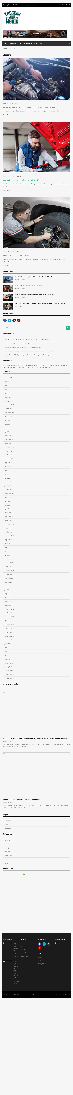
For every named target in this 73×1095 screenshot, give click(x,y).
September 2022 (9, 536)
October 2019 (8, 632)
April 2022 (7, 555)
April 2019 (7, 655)
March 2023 (8, 513)
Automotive (12, 43)
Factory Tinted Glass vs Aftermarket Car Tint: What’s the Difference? (34, 294)
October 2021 (8, 574)
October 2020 (8, 613)
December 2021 (9, 570)
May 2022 (7, 551)
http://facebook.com (62, 4)
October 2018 (8, 678)
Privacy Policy (38, 5)
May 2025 (7, 428)
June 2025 (7, 424)
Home (23, 5)
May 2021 (7, 594)
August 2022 (8, 540)
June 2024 (7, 470)
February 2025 (9, 439)
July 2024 (7, 466)
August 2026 (8, 378)
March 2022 (8, 559)
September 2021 (9, 578)
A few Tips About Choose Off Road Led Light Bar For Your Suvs (15, 970)
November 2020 (9, 609)
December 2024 (9, 447)
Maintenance (28, 43)
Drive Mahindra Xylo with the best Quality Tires (16, 948)
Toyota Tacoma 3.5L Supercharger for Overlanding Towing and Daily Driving (27, 355)
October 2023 (8, 489)
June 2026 (7, 385)
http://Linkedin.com (67, 4)
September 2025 (9, 412)
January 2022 (8, 567)
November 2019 (9, 628)
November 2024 (9, 451)
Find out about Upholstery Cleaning (16, 255)
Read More (6, 115)
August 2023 (8, 497)
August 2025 (8, 416)
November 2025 (9, 405)
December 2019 (9, 624)
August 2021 (8, 582)
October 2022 (8, 532)
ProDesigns (66, 994)
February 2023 (9, 516)
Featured (7, 852)
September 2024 (9, 459)
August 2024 (8, 462)
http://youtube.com (69, 4)
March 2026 (8, 397)
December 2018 (9, 671)
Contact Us (29, 5)
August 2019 (8, 640)
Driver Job (7, 848)
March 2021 (8, 601)
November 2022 (9, 528)
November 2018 (9, 674)
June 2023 (7, 505)
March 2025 (8, 436)
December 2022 (9, 524)
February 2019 (9, 663)
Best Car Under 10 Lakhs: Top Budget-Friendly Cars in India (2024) (29, 107)
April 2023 (7, 509)
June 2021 (7, 590)
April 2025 (7, 432)
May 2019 (7, 651)
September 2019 (9, 636)
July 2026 (7, 382)
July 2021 (7, 586)
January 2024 (8, 486)
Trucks (41, 43)
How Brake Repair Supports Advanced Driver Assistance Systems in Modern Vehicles (40, 303)
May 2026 (7, 389)
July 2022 (7, 543)
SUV (35, 43)
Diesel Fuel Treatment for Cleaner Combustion (28, 285)
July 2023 (7, 501)
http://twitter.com (64, 4)
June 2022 (7, 547)
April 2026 (7, 393)
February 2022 (9, 563)
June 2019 (7, 647)
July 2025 (7, 420)
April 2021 (7, 597)
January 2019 (8, 667)
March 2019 (8, 659)
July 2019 (7, 644)
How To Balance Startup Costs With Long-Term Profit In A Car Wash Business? (37, 277)
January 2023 (8, 520)
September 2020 (9, 617)
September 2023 (9, 493)
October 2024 (8, 455)
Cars (20, 43)
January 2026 (8, 401)
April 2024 (7, 478)
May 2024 (7, 474)
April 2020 (7, 620)
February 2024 (9, 482)
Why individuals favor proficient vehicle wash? (21, 180)
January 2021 (8, 605)
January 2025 (8, 443)
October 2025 (8, 409)
